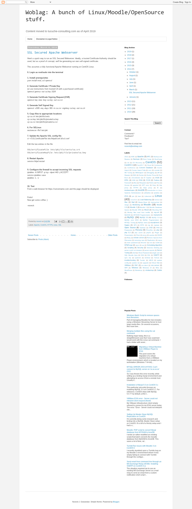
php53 (148, 232)
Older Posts (112, 235)
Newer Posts (33, 235)
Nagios (127, 225)
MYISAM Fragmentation (142, 215)
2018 (129, 55)
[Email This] (60, 221)
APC (148, 156)
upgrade (146, 263)
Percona (138, 230)
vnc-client (144, 265)
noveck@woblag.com (133, 146)
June (131, 82)
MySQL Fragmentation (151, 220)
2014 (129, 69)
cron (149, 170)
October (132, 72)
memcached (155, 202)
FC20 (148, 180)
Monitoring (136, 205)
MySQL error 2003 (131, 220)
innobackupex (129, 190)
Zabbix (159, 270)
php (157, 230)
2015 (129, 65)
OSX (151, 227)
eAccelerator (136, 178)
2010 (129, 112)
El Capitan (148, 178)
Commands (158, 165)
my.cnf (156, 212)
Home (29, 39)
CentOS (43, 225)
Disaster (127, 175)
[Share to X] (66, 221)
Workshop (138, 270)
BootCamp (158, 159)
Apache (37, 225)
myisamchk (158, 215)
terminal (147, 258)
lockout (157, 200)
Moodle (147, 204)
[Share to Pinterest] (71, 221)
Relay (129, 238)
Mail (133, 202)
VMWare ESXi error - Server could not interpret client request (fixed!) (142, 399)
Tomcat (156, 258)
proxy (145, 235)
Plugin (157, 232)
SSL (59, 225)
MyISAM (127, 215)
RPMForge (128, 245)
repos (160, 240)
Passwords (128, 230)
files (135, 183)
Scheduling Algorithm (154, 245)
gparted (135, 185)
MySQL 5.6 (156, 217)
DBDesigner (139, 172)
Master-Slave (142, 202)
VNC (136, 265)
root (151, 242)
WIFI (126, 268)
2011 (129, 108)
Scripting (130, 248)
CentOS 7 (140, 165)
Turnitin (142, 260)
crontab (157, 170)
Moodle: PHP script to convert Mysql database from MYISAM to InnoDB (141, 431)
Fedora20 (127, 183)
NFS (135, 225)
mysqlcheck (154, 222)
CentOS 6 (128, 165)
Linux (55, 225)
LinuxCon (133, 200)
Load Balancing (145, 200)
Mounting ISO (157, 210)
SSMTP (156, 255)
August (132, 75)
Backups (136, 159)
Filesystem (143, 183)
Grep (154, 185)
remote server (139, 238)
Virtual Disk (155, 263)
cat (128, 162)
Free (158, 183)
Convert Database (146, 168)
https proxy (147, 188)
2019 (129, 52)
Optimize (143, 227)
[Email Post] (55, 221)
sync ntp (127, 258)
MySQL (130, 217)
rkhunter (143, 242)
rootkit (157, 242)
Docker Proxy (151, 175)
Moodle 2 (133, 207)
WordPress (128, 270)
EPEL (126, 180)
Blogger (116, 502)
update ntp (136, 263)
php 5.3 (127, 232)
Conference (131, 168)
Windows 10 (147, 268)
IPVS (126, 196)
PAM (157, 227)
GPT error (145, 185)
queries (151, 235)
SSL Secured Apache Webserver (52, 52)
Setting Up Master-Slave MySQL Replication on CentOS (140, 415)
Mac (126, 202)
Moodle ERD (136, 210)
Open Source (130, 228)
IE (158, 188)
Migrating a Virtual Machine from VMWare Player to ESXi (150, 349)
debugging (150, 172)
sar (143, 245)
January (132, 97)
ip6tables (147, 193)
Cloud (149, 165)
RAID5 (160, 235)
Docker (141, 175)
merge (126, 205)
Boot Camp (147, 159)
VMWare (127, 265)
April (131, 86)
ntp (149, 225)
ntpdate (156, 225)
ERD (133, 180)
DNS (134, 175)
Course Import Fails (139, 170)
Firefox (151, 183)
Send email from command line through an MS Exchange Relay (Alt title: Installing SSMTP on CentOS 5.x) (144, 464)
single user (156, 253)
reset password (132, 242)
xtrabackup (149, 270)
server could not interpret (133, 250)
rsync (137, 245)
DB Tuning (128, 172)
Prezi (138, 235)
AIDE (133, 156)
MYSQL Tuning (129, 222)
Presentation (128, 235)
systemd (138, 258)
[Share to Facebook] (69, 221)
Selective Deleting (153, 248)
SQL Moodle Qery (131, 255)
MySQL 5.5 (144, 217)
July (131, 79)
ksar (139, 196)
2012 (129, 105)
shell (134, 253)
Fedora (156, 180)
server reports (149, 250)
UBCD (151, 260)
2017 (129, 58)
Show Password (144, 253)
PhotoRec (149, 230)
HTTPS (50, 225)
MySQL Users (143, 222)
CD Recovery (137, 162)
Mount (146, 210)
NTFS (142, 225)
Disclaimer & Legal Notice (46, 39)
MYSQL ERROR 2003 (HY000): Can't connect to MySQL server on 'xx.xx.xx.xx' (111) (143, 369)
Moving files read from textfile (138, 212)
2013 (129, 101)
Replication (151, 240)
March (132, 90)
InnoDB (141, 190)
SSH (142, 255)
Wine (157, 268)
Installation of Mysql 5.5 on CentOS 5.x (142, 385)
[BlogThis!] (63, 221)
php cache (139, 232)
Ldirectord (147, 196)
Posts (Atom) (43, 239)
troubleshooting (130, 260)
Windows (135, 268)
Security (140, 248)
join (133, 196)
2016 (129, 62)
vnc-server (155, 265)
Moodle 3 (143, 207)
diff (158, 172)
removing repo (140, 240)
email (157, 178)
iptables (156, 193)
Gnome (127, 185)
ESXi (140, 180)
